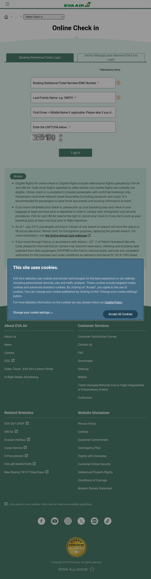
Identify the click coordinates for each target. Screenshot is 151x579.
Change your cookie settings (31, 312)
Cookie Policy (114, 302)
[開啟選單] (8, 4)
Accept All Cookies (120, 314)
